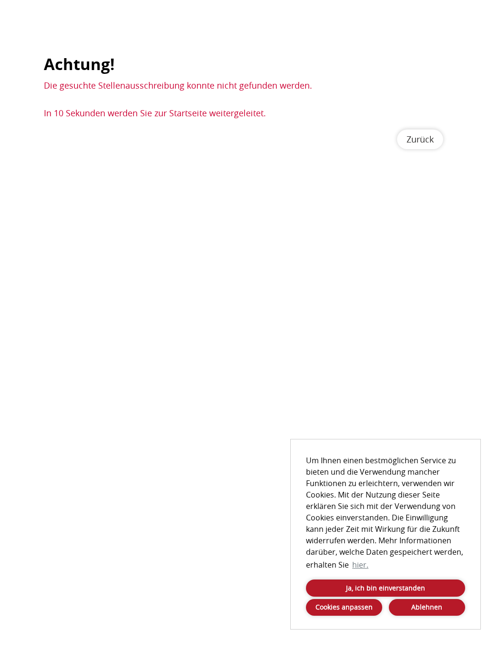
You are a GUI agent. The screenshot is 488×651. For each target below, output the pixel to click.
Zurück (420, 139)
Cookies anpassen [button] (344, 606)
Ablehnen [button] (426, 606)
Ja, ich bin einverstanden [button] (385, 587)
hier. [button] (360, 564)
